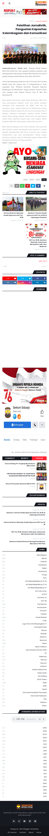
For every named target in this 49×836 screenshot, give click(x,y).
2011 (24, 777)
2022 (24, 741)
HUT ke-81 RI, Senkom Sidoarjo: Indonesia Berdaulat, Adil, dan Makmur (38, 243)
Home (38, 832)
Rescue (24, 660)
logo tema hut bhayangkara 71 (24, 624)
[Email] (17, 186)
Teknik (24, 689)
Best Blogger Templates (29, 829)
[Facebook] (38, 186)
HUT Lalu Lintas (24, 591)
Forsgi (24, 575)
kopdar (24, 614)
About (31, 832)
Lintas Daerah (24, 617)
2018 (24, 754)
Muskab (24, 634)
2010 (24, 780)
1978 (24, 793)
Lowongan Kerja (24, 627)
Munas (24, 630)
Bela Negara (24, 555)
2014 (24, 767)
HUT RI (24, 594)
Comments (10, 458)
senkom (24, 666)
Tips (24, 699)
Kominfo (24, 611)
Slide (24, 682)
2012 (24, 773)
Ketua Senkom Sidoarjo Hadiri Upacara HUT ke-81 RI (13, 215)
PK (24, 653)
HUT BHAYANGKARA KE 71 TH (24, 584)
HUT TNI (24, 601)
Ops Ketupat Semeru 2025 (24, 650)
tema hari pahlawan (24, 696)
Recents (24, 458)
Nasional (24, 640)
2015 (24, 764)
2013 (24, 770)
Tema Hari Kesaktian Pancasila (24, 692)
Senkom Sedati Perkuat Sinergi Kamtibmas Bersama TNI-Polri (27, 542)
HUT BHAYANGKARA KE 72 (24, 588)
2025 (24, 731)
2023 (24, 738)
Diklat (32, 180)
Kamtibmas (24, 604)
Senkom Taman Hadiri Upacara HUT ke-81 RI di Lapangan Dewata (37, 215)
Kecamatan (24, 607)
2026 (24, 728)
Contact (22, 832)
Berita (32, 21)
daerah (24, 561)
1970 (24, 796)
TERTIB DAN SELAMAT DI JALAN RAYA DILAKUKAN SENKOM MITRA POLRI (21, 475)
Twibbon (24, 702)
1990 (24, 790)
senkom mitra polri (24, 669)
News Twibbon (24, 647)
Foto (24, 578)
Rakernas (24, 656)
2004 (24, 786)
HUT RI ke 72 (24, 597)
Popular (39, 458)
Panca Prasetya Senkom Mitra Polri (20, 484)
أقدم (5, 266)
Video (24, 705)
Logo (24, 620)
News (25, 180)
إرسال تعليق (43, 261)
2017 (24, 757)
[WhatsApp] (22, 186)
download (24, 571)
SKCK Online (24, 679)
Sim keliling (24, 676)
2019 (24, 751)
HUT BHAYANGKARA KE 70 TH (24, 581)
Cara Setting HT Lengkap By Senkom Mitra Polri (20, 465)
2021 (24, 744)
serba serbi (24, 673)
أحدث (43, 266)
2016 (24, 760)
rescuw (24, 663)
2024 (24, 734)
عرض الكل (5, 192)
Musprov (24, 637)
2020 (24, 747)
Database (24, 565)
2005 (24, 783)
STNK (24, 686)
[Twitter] (33, 186)
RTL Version (12, 832)
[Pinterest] (27, 186)
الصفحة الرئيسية (41, 21)
